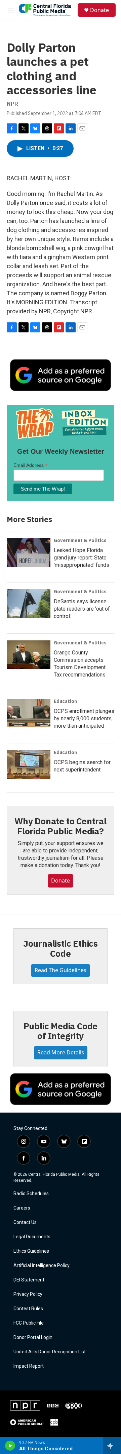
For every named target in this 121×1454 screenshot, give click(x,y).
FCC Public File (28, 1323)
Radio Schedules (31, 1193)
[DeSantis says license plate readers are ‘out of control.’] (28, 603)
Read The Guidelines (60, 970)
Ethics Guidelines (31, 1251)
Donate (99, 10)
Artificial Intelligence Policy (41, 1265)
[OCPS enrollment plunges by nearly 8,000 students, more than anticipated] (28, 713)
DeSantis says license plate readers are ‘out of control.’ (82, 608)
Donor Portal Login (32, 1337)
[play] (10, 1445)
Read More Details (60, 1052)
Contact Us (25, 1222)
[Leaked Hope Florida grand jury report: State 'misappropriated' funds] (28, 552)
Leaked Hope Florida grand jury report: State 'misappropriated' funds (81, 557)
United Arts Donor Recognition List (49, 1351)
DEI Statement (28, 1279)
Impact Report (28, 1366)
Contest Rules (28, 1308)
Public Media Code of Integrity (61, 1031)
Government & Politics (80, 540)
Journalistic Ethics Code (60, 948)
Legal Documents (31, 1236)
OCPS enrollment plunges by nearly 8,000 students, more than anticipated (84, 718)
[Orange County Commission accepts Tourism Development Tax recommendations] (28, 654)
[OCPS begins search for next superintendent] (28, 764)
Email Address (30, 465)
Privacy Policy (27, 1294)
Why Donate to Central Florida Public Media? (60, 826)
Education (65, 701)
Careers (21, 1208)
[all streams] (112, 1445)
